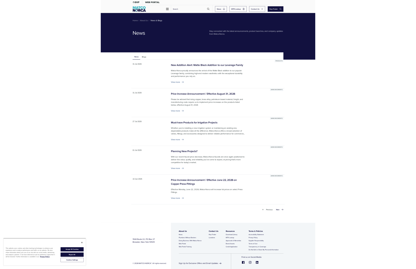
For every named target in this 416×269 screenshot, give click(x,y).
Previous (269, 209)
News (219, 9)
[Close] (82, 242)
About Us (183, 231)
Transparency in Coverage (257, 247)
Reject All (72, 254)
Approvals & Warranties (233, 241)
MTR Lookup (236, 9)
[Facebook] (243, 263)
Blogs (144, 57)
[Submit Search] (208, 9)
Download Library (231, 234)
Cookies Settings (72, 260)
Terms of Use (253, 244)
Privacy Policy (253, 237)
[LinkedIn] (257, 263)
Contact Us (255, 9)
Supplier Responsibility (256, 241)
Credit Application (231, 247)
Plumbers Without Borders (187, 237)
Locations (212, 237)
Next (277, 209)
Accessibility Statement (256, 234)
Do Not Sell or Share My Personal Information (264, 250)
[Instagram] (250, 263)
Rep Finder (273, 9)
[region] (44, 252)
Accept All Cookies (72, 249)
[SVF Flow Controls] (136, 3)
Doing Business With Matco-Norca (190, 241)
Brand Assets (230, 244)
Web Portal (182, 244)
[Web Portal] (152, 3)
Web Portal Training (185, 247)
